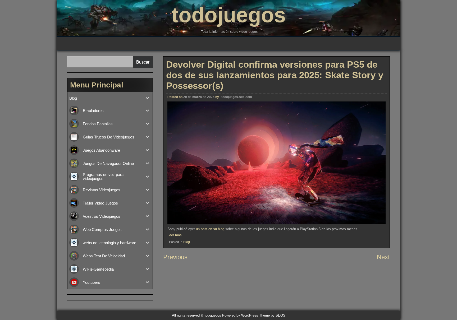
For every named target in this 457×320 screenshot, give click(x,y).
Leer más (174, 235)
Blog (186, 242)
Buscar (142, 62)
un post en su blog (210, 229)
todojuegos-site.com (236, 97)
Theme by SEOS (272, 315)
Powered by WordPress (240, 315)
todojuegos (228, 15)
